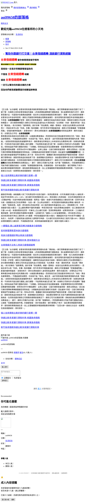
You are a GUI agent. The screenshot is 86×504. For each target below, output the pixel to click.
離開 (12, 499)
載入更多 (5, 367)
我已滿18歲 (5, 499)
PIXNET (26, 473)
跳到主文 (4, 23)
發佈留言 (5, 380)
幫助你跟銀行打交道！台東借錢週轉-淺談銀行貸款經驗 (38, 53)
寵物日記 (18, 359)
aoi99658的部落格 (15, 17)
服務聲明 (64, 473)
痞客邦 (16, 352)
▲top (3, 363)
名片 (7, 44)
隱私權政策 (55, 473)
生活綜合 (19, 34)
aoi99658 (4, 340)
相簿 (7, 39)
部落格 (8, 42)
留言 (21, 352)
